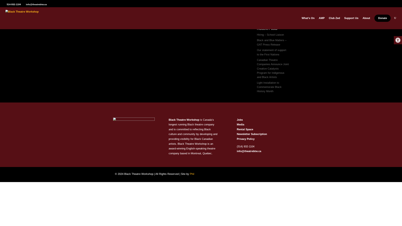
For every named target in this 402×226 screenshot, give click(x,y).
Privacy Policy (246, 138)
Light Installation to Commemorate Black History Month (269, 87)
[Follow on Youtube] (256, 174)
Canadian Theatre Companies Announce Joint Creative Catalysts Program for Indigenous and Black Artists (273, 69)
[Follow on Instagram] (247, 174)
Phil (192, 173)
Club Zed (334, 18)
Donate (382, 18)
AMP (322, 18)
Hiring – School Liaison (270, 34)
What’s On (308, 18)
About (366, 18)
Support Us (351, 18)
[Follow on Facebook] (238, 174)
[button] (398, 40)
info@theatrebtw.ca (249, 151)
